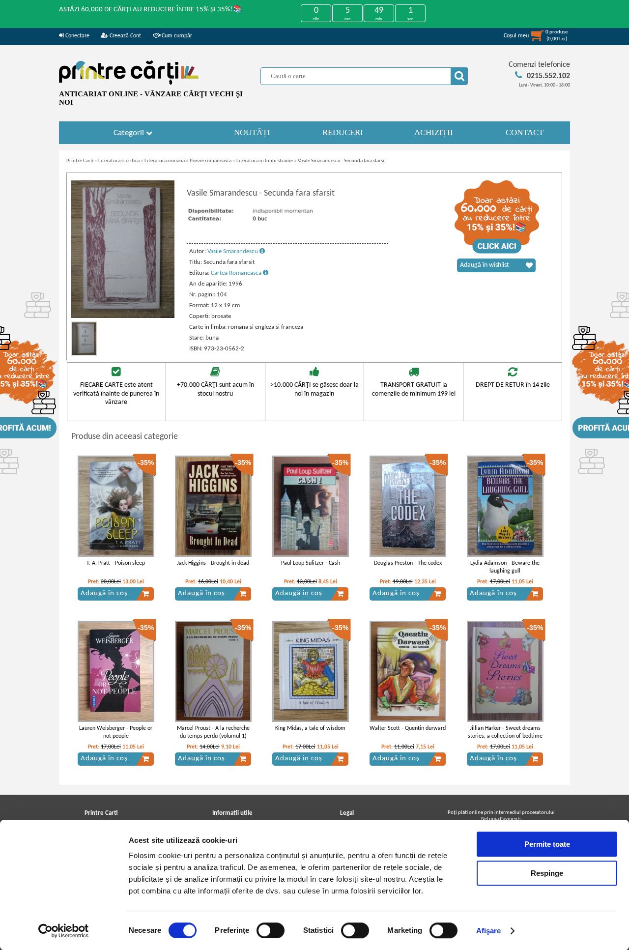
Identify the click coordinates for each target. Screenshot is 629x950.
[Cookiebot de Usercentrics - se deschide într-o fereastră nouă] (64, 930)
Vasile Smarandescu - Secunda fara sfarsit (342, 161)
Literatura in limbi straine (264, 161)
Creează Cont (124, 36)
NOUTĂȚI (252, 132)
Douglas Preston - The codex (408, 563)
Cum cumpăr (176, 36)
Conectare (76, 36)
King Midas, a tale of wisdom (310, 728)
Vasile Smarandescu (233, 251)
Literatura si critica (119, 161)
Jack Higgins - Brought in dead (213, 563)
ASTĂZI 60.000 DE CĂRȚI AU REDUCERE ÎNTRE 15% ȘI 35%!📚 (150, 9)
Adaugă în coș (104, 593)
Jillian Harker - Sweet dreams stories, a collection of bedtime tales (505, 736)
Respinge (547, 873)
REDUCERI (342, 132)
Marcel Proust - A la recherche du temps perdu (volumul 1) (213, 732)
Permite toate (547, 844)
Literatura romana (164, 161)
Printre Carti (79, 161)
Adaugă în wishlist (484, 265)
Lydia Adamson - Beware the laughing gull (505, 567)
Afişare (488, 930)
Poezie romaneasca (210, 161)
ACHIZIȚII (433, 132)
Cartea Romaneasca (237, 273)
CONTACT (524, 132)
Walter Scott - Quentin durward (408, 728)
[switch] (271, 930)
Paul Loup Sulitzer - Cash (310, 563)
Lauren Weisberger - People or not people (115, 732)
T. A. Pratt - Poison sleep (115, 563)
